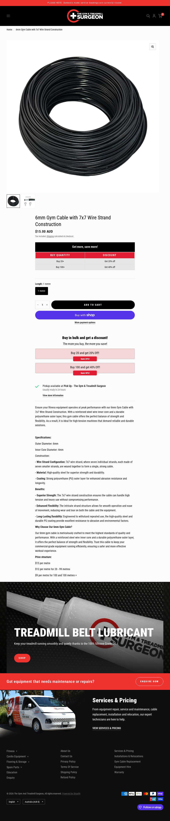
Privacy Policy (68, 761)
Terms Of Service (70, 766)
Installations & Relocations (128, 756)
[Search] (148, 16)
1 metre (41, 291)
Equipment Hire (122, 766)
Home (9, 29)
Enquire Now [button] (149, 681)
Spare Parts (13, 767)
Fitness (10, 751)
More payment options (85, 322)
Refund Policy (68, 777)
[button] (22, 658)
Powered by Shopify (71, 793)
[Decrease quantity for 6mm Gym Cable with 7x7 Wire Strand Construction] (37, 305)
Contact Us (66, 756)
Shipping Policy (69, 772)
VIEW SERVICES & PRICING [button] (106, 728)
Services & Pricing (124, 751)
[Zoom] (152, 46)
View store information (53, 395)
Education (12, 772)
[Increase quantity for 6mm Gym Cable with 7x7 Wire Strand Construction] (46, 305)
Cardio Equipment (16, 756)
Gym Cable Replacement (127, 761)
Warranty (119, 772)
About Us (65, 751)
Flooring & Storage (17, 761)
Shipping (50, 236)
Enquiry (11, 777)
